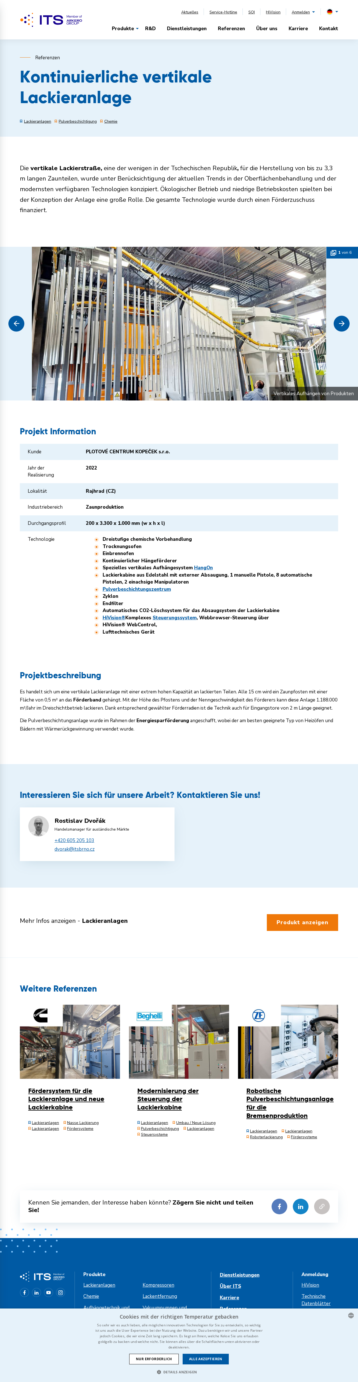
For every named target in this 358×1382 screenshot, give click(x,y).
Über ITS (230, 1286)
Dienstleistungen (187, 28)
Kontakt (328, 28)
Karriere (298, 28)
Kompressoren (158, 1285)
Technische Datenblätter (316, 1300)
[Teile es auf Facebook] (279, 1206)
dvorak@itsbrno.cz (75, 849)
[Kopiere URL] (322, 1206)
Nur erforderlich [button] (154, 1359)
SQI (251, 12)
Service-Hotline (223, 12)
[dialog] (179, 1345)
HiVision (273, 12)
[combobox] (351, 1315)
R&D (150, 28)
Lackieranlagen (99, 1285)
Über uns (266, 28)
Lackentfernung (160, 1296)
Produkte (123, 28)
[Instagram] (60, 1292)
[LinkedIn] (36, 1292)
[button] (16, 323)
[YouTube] (48, 1292)
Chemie (91, 1296)
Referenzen (231, 28)
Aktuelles (189, 12)
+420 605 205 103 (74, 840)
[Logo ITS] (51, 20)
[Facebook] (24, 1292)
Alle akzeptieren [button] (205, 1359)
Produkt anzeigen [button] (302, 922)
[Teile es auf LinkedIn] (300, 1206)
